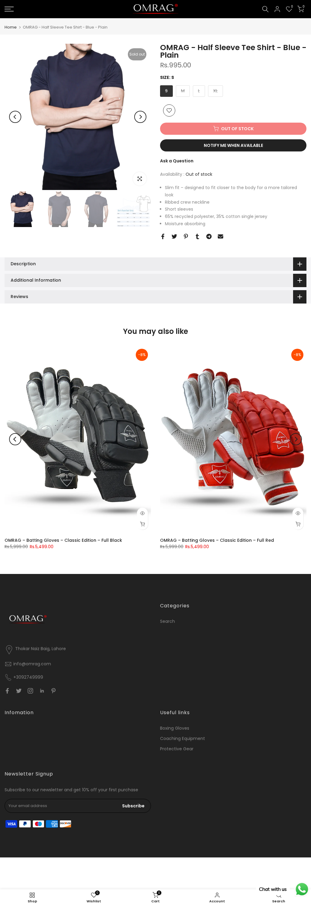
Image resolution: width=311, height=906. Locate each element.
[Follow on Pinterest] (53, 690)
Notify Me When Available (233, 145)
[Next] (140, 117)
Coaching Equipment (182, 738)
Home (11, 27)
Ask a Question (176, 161)
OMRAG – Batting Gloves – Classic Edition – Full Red (217, 540)
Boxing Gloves (174, 728)
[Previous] (15, 117)
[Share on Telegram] (209, 236)
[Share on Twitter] (174, 236)
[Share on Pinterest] (186, 236)
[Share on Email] (220, 236)
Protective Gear (176, 749)
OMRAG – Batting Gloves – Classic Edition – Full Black (63, 540)
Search (167, 621)
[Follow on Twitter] (19, 690)
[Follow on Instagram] (30, 690)
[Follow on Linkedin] (42, 690)
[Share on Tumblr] (197, 236)
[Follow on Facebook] (7, 690)
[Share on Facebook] (163, 236)
